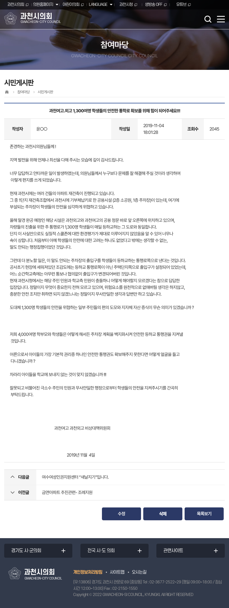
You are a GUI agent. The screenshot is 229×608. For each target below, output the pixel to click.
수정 (121, 513)
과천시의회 (15, 4)
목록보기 (204, 513)
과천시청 (126, 4)
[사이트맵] (221, 19)
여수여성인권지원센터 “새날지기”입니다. (75, 477)
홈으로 (6, 92)
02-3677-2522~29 (165, 582)
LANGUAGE (98, 4)
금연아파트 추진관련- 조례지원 (67, 492)
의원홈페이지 (43, 4)
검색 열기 (207, 19)
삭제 (162, 513)
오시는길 (139, 572)
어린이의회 (71, 4)
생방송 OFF (153, 4)
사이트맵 (117, 572)
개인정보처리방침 (87, 572)
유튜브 (181, 4)
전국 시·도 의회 (101, 550)
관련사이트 (173, 550)
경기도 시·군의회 (26, 550)
